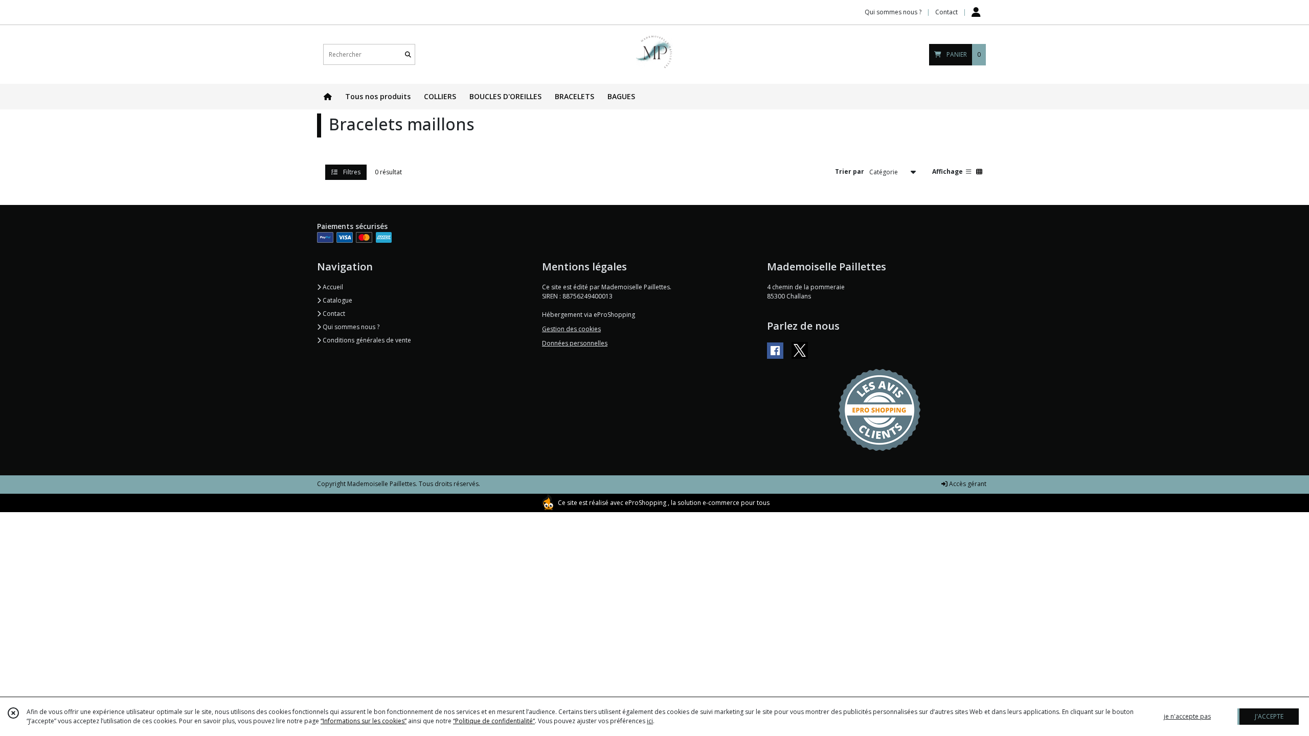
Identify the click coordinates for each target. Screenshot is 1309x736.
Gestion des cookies (571, 329)
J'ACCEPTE (1269, 716)
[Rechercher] (408, 54)
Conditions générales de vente (366, 340)
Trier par (849, 171)
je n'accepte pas (1187, 716)
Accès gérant (966, 483)
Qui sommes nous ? (350, 327)
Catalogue (336, 300)
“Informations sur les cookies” (364, 721)
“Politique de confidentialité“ (494, 721)
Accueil (332, 287)
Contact (946, 12)
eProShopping (645, 502)
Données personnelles (574, 343)
